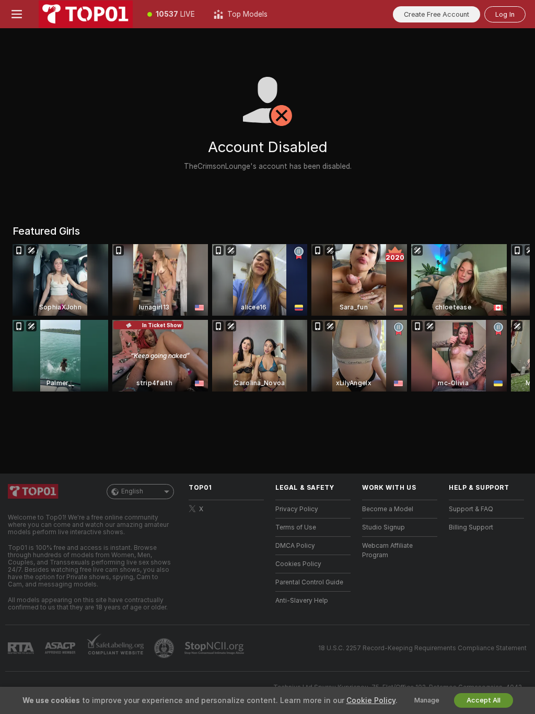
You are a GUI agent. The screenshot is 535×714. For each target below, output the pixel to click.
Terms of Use (295, 527)
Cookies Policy (298, 564)
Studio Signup (383, 527)
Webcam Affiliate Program (387, 550)
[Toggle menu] (16, 14)
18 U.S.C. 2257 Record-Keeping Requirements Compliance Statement (422, 648)
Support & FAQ (471, 509)
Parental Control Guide (309, 582)
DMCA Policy (295, 545)
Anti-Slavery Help (301, 600)
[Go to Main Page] (85, 14)
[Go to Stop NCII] (215, 648)
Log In (505, 14)
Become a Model (387, 509)
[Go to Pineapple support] (165, 648)
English (132, 491)
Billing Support (471, 527)
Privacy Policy (296, 509)
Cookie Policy (371, 700)
